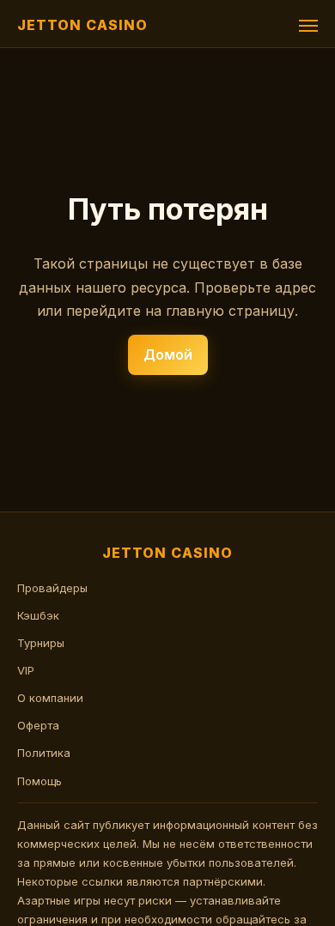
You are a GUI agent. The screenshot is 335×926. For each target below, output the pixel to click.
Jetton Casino (82, 24)
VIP (25, 670)
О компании (50, 698)
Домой (167, 354)
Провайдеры (52, 588)
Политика (43, 753)
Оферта (38, 725)
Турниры (40, 643)
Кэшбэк (38, 615)
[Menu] (308, 26)
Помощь (39, 781)
